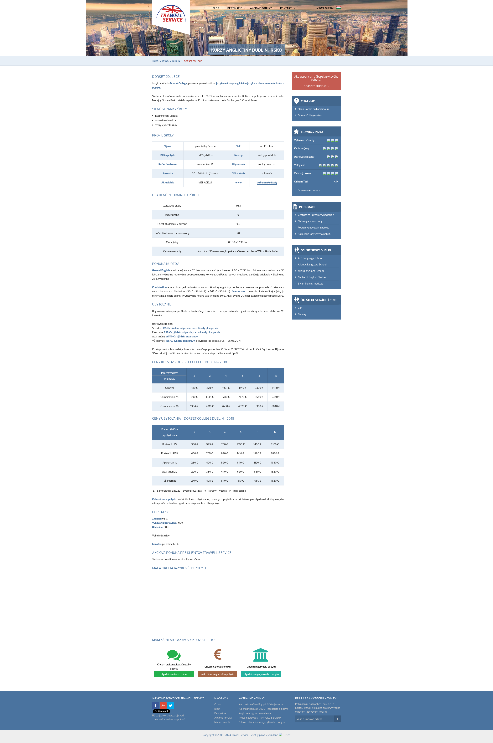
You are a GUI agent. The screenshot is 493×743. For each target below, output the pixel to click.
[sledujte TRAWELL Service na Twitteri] (170, 708)
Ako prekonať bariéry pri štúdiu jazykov (261, 704)
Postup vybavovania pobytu (313, 227)
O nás (217, 704)
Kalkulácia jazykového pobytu (314, 234)
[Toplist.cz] (284, 734)
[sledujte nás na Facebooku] (155, 708)
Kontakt (286, 8)
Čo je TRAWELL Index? (309, 190)
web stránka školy (267, 182)
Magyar (338, 7)
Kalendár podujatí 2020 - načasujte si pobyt (263, 708)
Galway (302, 314)
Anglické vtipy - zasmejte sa (255, 713)
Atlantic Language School (312, 264)
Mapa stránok (222, 722)
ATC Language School (310, 258)
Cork (300, 308)
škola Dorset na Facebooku (313, 109)
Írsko (165, 61)
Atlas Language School (311, 271)
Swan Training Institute (310, 283)
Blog (216, 8)
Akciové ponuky (261, 8)
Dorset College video (310, 115)
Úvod (155, 61)
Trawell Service (171, 17)
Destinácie (234, 8)
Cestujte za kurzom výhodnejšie (316, 215)
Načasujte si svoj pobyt (311, 221)
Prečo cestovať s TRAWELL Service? (260, 717)
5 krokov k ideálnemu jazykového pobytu (262, 722)
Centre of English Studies (312, 277)
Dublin (176, 61)
